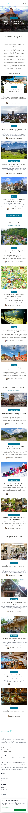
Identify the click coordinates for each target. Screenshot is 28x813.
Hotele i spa (3, 794)
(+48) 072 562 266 (6, 749)
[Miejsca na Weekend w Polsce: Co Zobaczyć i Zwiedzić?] (14, 84)
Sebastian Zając (4, 778)
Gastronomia (14, 17)
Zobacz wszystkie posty (14, 225)
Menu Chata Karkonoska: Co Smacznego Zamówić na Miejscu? (13, 762)
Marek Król (3, 780)
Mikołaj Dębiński (4, 776)
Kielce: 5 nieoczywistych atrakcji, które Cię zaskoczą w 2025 (13, 757)
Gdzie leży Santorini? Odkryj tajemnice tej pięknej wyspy (12, 769)
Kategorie (3, 784)
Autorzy (3, 773)
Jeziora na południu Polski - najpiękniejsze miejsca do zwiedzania (14, 767)
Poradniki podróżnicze (14, 161)
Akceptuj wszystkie (20, 809)
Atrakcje (14, 86)
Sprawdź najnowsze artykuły (14, 215)
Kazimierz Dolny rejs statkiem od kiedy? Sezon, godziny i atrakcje (13, 760)
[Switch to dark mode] (23, 3)
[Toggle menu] (25, 3)
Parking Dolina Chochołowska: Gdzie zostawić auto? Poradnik (13, 764)
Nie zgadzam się (8, 809)
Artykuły (3, 755)
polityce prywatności (6, 807)
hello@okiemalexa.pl (7, 751)
